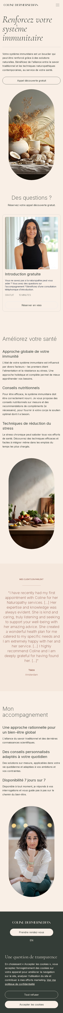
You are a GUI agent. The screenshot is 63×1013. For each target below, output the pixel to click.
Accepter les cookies (31, 1004)
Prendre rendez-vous (31, 932)
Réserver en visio (32, 305)
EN (31, 940)
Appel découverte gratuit (31, 80)
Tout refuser (31, 994)
